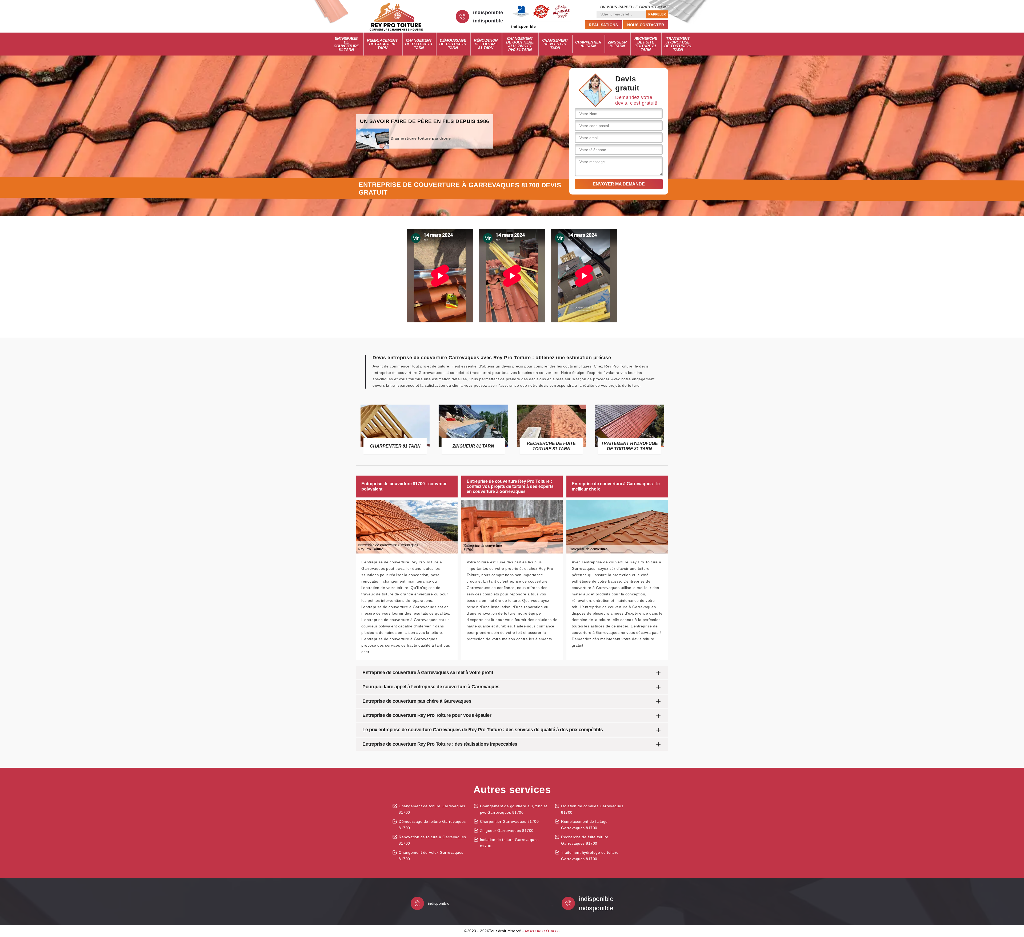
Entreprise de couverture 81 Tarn (346, 44)
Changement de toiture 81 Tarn (418, 44)
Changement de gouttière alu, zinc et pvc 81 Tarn (520, 44)
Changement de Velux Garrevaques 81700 (431, 855)
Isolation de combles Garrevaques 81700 (592, 809)
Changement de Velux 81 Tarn (555, 44)
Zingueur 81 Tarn (617, 44)
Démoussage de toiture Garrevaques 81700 (432, 824)
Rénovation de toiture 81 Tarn (486, 44)
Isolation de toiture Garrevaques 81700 (509, 842)
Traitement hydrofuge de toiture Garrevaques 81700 (590, 855)
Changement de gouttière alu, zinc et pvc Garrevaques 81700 (513, 809)
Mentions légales (542, 931)
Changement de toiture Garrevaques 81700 (432, 809)
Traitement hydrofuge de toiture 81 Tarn (677, 44)
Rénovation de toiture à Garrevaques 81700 (432, 840)
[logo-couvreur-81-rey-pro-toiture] (396, 16)
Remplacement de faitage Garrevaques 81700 (584, 824)
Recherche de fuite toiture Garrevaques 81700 (584, 840)
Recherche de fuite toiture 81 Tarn (645, 44)
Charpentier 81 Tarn (588, 44)
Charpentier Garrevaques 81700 (509, 821)
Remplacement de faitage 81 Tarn (382, 44)
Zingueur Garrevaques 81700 (507, 830)
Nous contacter (645, 25)
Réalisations (603, 25)
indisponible (488, 12)
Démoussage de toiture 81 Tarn (452, 44)
